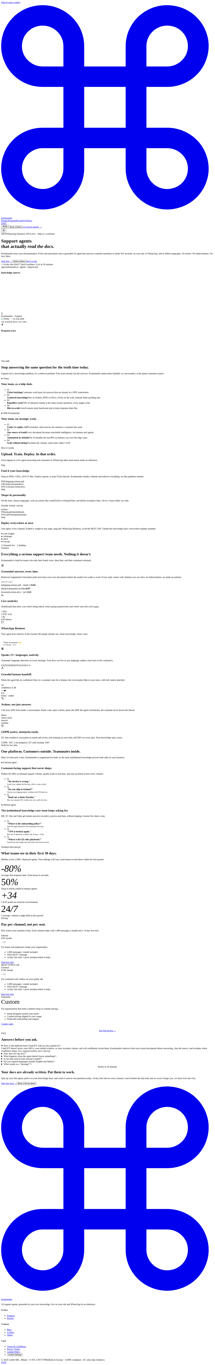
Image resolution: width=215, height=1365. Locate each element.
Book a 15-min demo (26, 1083)
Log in (26, 227)
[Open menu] (3, 231)
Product (4, 220)
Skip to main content (10, 2)
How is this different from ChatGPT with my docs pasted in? (32, 1045)
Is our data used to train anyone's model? (23, 1059)
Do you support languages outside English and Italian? (29, 1061)
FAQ (25, 220)
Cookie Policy (13, 1352)
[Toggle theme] (5, 227)
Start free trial (7, 962)
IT (5, 223)
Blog (9, 1329)
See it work (31, 261)
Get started (35, 227)
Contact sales (7, 1024)
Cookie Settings (15, 1355)
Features (12, 220)
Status (10, 1335)
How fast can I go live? (15, 1053)
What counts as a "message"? (18, 1064)
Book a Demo (16, 227)
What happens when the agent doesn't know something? (30, 1056)
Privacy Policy (13, 1349)
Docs (29, 220)
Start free (6, 261)
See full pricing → (107, 1030)
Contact (10, 1332)
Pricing (19, 220)
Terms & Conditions (16, 1346)
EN (2, 223)
